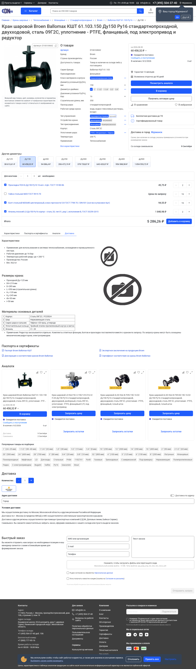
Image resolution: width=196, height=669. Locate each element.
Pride (69, 459)
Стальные (58, 459)
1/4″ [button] (116, 90)
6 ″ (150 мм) (141, 454)
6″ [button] (91, 90)
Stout (76, 465)
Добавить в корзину (179, 221)
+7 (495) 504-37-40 (165, 3)
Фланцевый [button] (95, 125)
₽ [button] (143, 50)
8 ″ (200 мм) (155, 454)
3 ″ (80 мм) (54, 454)
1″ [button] (94, 90)
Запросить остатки (73, 431)
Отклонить (133, 659)
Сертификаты (105, 634)
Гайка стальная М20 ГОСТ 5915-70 (24, 194)
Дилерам (42, 3)
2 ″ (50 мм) (166, 449)
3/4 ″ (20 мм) (68, 454)
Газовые (98, 459)
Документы (77, 639)
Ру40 (88, 459)
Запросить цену (73, 413)
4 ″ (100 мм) (112, 454)
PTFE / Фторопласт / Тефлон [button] (102, 133)
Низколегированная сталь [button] (101, 78)
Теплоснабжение (41, 20)
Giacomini (66, 465)
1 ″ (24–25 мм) (9, 449)
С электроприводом (21, 465)
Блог (101, 614)
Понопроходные (10, 459)
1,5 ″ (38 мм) (62, 449)
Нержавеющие (163, 459)
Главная (5, 20)
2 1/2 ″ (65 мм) (181, 449)
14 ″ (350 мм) (137, 449)
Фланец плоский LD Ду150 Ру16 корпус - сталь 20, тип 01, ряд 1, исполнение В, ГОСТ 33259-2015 (53, 212)
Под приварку (146, 459)
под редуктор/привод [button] (99, 116)
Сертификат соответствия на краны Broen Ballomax (126, 356)
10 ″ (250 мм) (106, 449)
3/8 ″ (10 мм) (83, 454)
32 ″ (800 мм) (98, 454)
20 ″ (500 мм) (9, 454)
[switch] (172, 495)
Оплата (102, 642)
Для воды (45, 459)
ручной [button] (113, 116)
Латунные (169, 454)
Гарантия (103, 630)
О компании (104, 610)
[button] (30, 2)
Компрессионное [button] (109, 125)
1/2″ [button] (111, 90)
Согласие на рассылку (115, 579)
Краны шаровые (20, 20)
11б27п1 (79, 459)
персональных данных (103, 573)
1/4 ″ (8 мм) (91, 449)
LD (36, 459)
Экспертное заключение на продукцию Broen (123, 350)
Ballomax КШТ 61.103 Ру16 (120, 20)
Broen (99, 20)
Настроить (170, 659)
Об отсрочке (105, 622)
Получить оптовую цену (161, 98)
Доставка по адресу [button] (184, 495)
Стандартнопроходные (81, 20)
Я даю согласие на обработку (91, 573)
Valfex (47, 465)
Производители (106, 626)
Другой (185, 17)
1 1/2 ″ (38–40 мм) (28, 449)
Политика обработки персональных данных (82, 627)
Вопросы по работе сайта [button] (84, 619)
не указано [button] (107, 120)
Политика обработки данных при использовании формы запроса (89, 584)
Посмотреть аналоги (161, 83)
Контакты (53, 3)
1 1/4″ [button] (106, 90)
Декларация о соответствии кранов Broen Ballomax (29, 356)
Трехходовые (112, 459)
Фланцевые (59, 20)
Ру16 (56, 465)
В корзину (161, 91)
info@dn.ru (145, 3)
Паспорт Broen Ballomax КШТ (18, 350)
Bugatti (38, 465)
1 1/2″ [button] (99, 90)
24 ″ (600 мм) (24, 454)
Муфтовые (27, 459)
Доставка (103, 638)
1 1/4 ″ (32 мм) (46, 449)
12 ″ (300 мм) (121, 449)
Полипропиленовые (182, 459)
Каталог (33, 11)
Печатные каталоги (108, 650)
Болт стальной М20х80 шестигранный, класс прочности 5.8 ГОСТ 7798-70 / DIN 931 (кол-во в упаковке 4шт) (59, 203)
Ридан (6, 465)
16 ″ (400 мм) (152, 449)
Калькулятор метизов (82, 649)
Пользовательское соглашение (81, 633)
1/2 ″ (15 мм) (77, 449)
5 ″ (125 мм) (127, 454)
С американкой (128, 459)
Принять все (152, 659)
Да (177, 17)
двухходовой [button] (96, 120)
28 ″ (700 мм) (39, 454)
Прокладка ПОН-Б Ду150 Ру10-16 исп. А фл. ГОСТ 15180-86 (36, 185)
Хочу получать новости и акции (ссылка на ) (97, 579)
